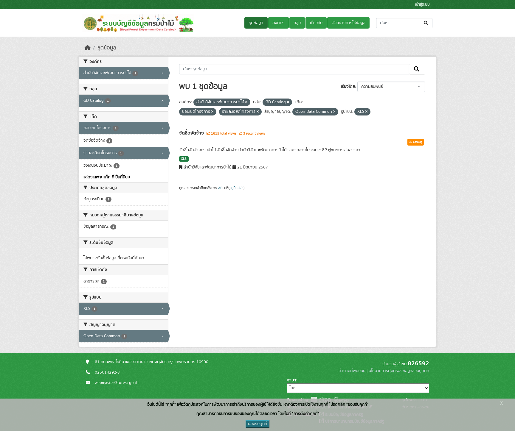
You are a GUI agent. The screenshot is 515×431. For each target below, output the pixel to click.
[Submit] (426, 23)
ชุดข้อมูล (256, 23)
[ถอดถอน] (246, 102)
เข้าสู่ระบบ (422, 4)
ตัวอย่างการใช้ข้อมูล (348, 23)
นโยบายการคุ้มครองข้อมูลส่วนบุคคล (399, 371)
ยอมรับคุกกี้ (257, 424)
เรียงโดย (348, 87)
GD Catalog (416, 142)
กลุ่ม (297, 23)
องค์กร (278, 23)
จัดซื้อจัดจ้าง (192, 133)
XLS (184, 159)
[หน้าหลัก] (88, 48)
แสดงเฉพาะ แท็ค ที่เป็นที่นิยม (106, 177)
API (220, 187)
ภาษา (291, 380)
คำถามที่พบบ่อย (352, 371)
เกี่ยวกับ (316, 23)
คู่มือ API (237, 187)
